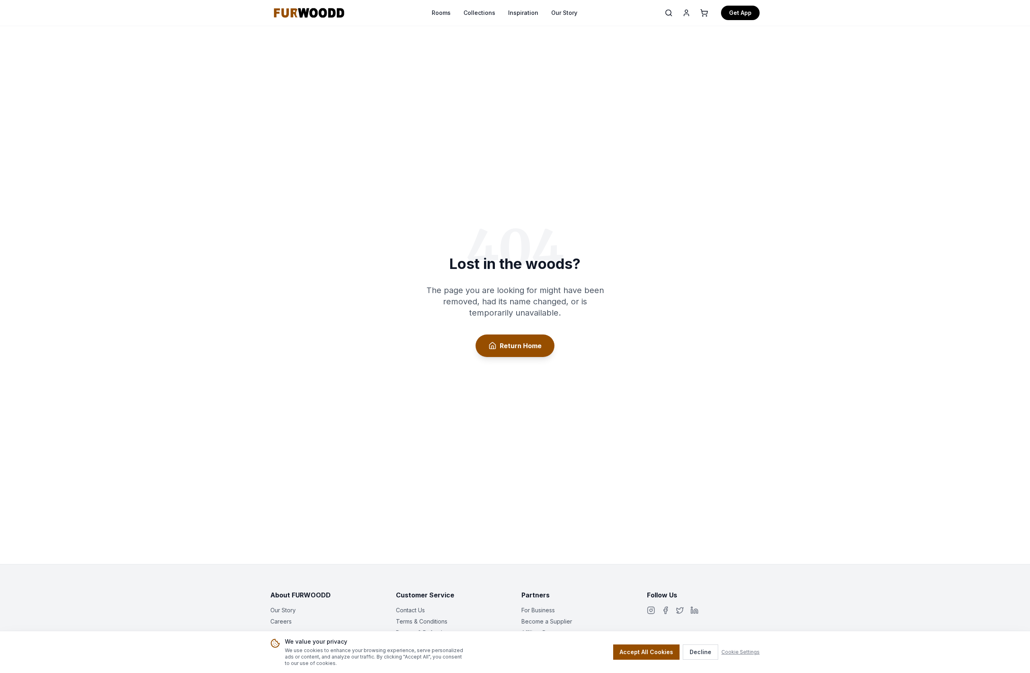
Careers (281, 621)
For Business (538, 610)
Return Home (521, 346)
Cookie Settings (740, 652)
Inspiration (523, 12)
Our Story (564, 12)
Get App (740, 12)
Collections (479, 12)
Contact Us (410, 610)
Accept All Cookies (646, 651)
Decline (700, 651)
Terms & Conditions (421, 621)
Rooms (441, 12)
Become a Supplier (546, 621)
